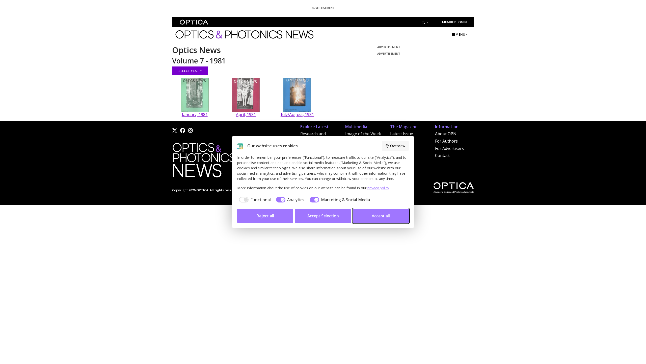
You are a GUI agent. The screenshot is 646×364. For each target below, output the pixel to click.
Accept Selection (323, 216)
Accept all (381, 216)
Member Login (454, 22)
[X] (174, 130)
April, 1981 (246, 114)
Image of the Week (363, 133)
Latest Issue (401, 133)
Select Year (188, 71)
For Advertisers (449, 148)
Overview (397, 145)
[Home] (203, 161)
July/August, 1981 (297, 114)
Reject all (265, 216)
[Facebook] (182, 130)
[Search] (425, 22)
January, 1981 (195, 114)
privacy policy (378, 188)
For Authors (446, 141)
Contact (442, 155)
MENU (460, 34)
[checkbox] (254, 200)
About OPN (445, 133)
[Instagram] (190, 130)
